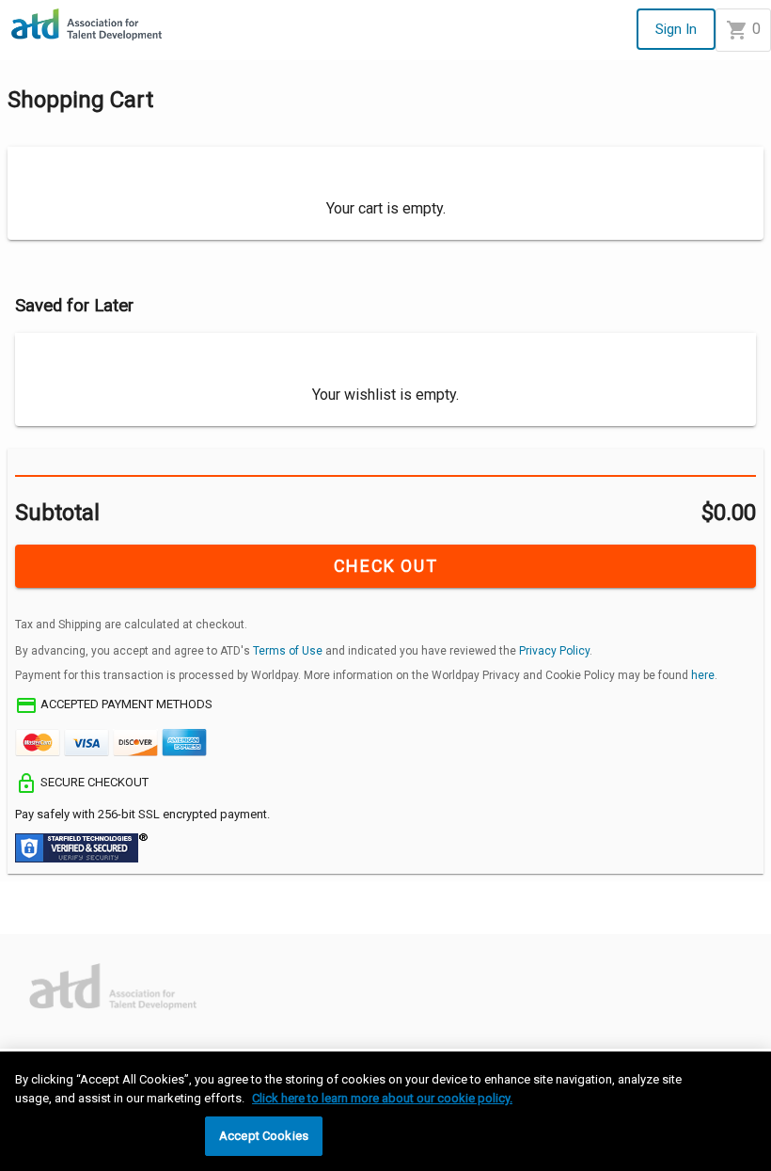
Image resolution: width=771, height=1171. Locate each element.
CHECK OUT (385, 566)
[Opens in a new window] (57, 973)
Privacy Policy (554, 650)
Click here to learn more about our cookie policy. (382, 1098)
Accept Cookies (263, 1136)
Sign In (676, 29)
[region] (385, 1111)
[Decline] (94, 917)
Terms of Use (288, 650)
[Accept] (30, 917)
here (703, 675)
